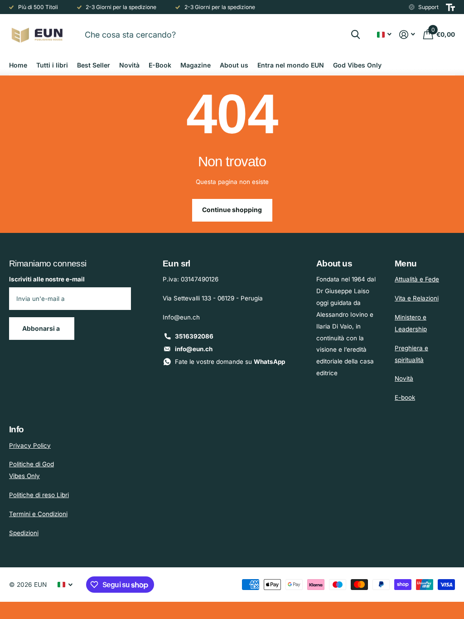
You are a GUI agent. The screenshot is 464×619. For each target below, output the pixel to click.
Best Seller (93, 65)
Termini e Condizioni (38, 513)
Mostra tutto (52, 65)
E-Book (160, 65)
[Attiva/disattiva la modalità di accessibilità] (450, 7)
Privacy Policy (30, 445)
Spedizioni (24, 533)
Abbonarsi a (41, 328)
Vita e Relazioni (417, 298)
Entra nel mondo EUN (290, 65)
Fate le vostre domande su (230, 361)
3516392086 (194, 336)
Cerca (355, 34)
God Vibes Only (357, 65)
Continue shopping (232, 209)
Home (18, 65)
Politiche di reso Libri (39, 494)
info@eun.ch (194, 349)
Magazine (195, 65)
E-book (405, 397)
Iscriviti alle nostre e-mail (47, 279)
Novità (129, 65)
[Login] (407, 34)
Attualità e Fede (417, 279)
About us (234, 65)
